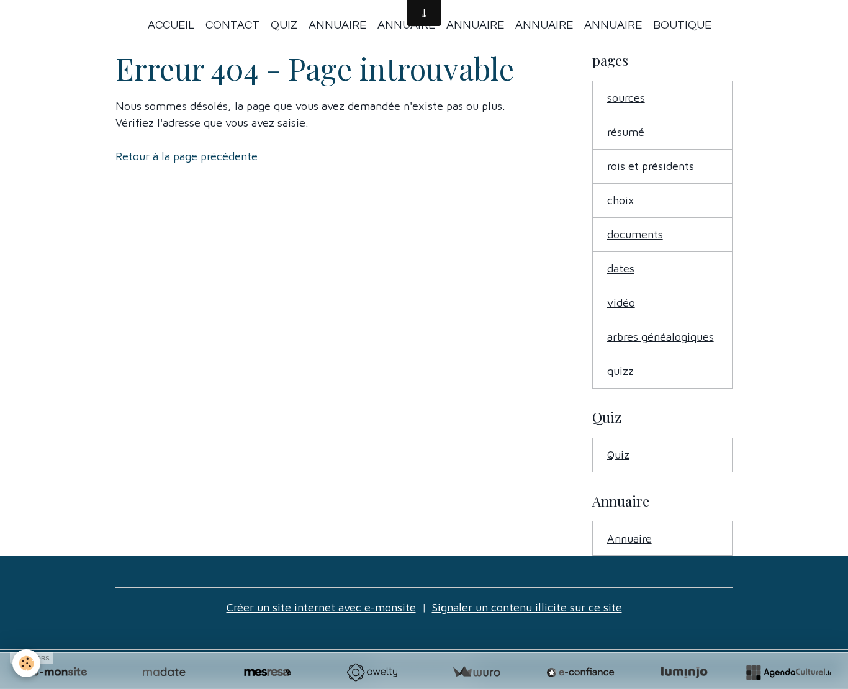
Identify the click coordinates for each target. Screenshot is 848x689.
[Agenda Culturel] (788, 672)
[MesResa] (267, 672)
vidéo (621, 302)
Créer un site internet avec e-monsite (321, 607)
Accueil (171, 25)
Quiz (284, 25)
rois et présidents (650, 166)
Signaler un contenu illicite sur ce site (527, 607)
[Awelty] (371, 672)
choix (620, 200)
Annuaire (337, 25)
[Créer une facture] (476, 672)
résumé (625, 131)
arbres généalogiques (660, 336)
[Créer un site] (59, 672)
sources (626, 97)
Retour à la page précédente (186, 156)
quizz (620, 370)
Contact (232, 25)
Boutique (682, 25)
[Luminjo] (684, 672)
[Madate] (163, 672)
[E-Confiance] (580, 672)
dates (620, 268)
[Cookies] (26, 663)
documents (635, 234)
